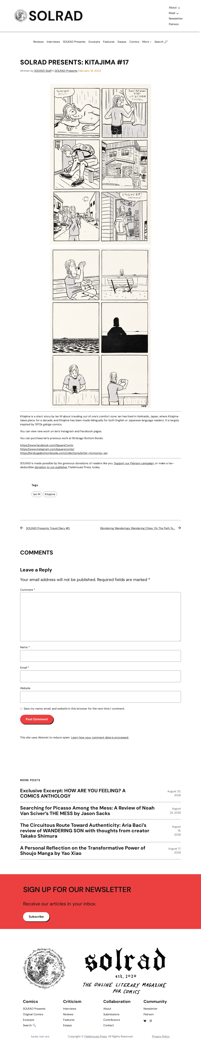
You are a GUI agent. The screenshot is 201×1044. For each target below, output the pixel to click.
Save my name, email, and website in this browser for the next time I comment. (74, 708)
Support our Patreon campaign (134, 463)
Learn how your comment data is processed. (100, 737)
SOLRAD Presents (66, 71)
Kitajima (50, 494)
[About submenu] (179, 7)
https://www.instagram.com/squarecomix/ (47, 449)
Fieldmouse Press (95, 1036)
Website (25, 688)
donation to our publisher (51, 467)
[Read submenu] (177, 13)
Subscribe (36, 917)
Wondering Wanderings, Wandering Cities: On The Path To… (137, 528)
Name (25, 647)
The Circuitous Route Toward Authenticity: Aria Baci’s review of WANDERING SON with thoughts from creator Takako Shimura (84, 831)
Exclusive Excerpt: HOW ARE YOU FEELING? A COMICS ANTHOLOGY (73, 793)
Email (24, 668)
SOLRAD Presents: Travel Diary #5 (48, 528)
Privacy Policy (161, 1036)
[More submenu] (151, 42)
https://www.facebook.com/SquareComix (46, 445)
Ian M (36, 494)
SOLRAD (56, 16)
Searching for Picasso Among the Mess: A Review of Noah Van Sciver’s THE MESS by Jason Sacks (87, 810)
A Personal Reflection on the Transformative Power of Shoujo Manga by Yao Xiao (82, 850)
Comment (27, 590)
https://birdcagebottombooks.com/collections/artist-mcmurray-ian (64, 453)
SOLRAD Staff (43, 71)
